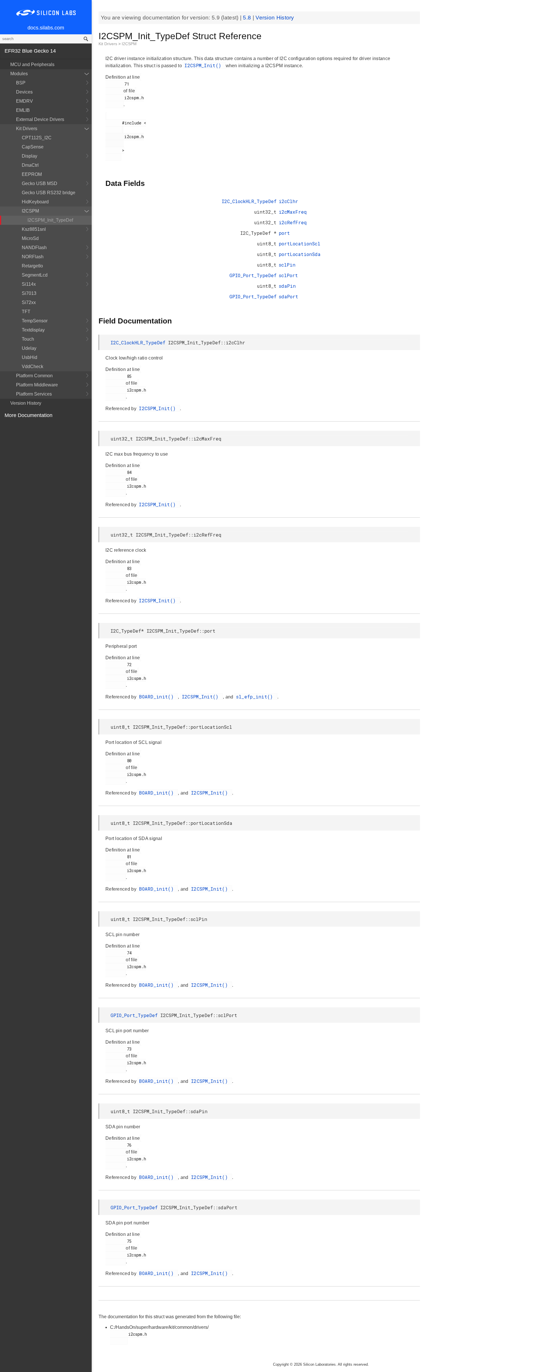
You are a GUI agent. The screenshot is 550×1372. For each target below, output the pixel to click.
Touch (28, 339)
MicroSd (30, 238)
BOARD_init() (157, 697)
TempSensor (35, 320)
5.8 (247, 18)
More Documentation (28, 415)
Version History (25, 403)
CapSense (33, 146)
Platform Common (34, 375)
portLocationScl (299, 244)
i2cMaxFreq (293, 212)
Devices (24, 92)
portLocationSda (300, 254)
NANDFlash (34, 247)
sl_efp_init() (256, 697)
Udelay (29, 348)
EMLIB (23, 110)
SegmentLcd (35, 275)
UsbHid (29, 357)
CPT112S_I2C (37, 137)
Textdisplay (33, 329)
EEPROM (32, 174)
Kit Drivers (26, 128)
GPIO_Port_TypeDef (252, 275)
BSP (20, 82)
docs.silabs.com (46, 28)
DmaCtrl (30, 165)
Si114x (29, 284)
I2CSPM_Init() (204, 65)
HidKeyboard (35, 201)
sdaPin (287, 286)
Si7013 (29, 293)
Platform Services (34, 394)
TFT (26, 311)
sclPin (287, 265)
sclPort (288, 275)
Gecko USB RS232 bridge (48, 192)
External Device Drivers (40, 119)
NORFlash (33, 256)
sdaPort (288, 296)
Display (29, 156)
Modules (19, 73)
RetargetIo (32, 265)
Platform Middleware (37, 384)
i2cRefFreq (293, 222)
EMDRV (24, 101)
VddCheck (32, 366)
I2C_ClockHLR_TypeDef (249, 201)
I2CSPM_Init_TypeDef (50, 220)
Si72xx (29, 302)
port (284, 233)
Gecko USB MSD (39, 183)
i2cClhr (288, 201)
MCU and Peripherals (32, 64)
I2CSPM (30, 211)
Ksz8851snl (34, 229)
